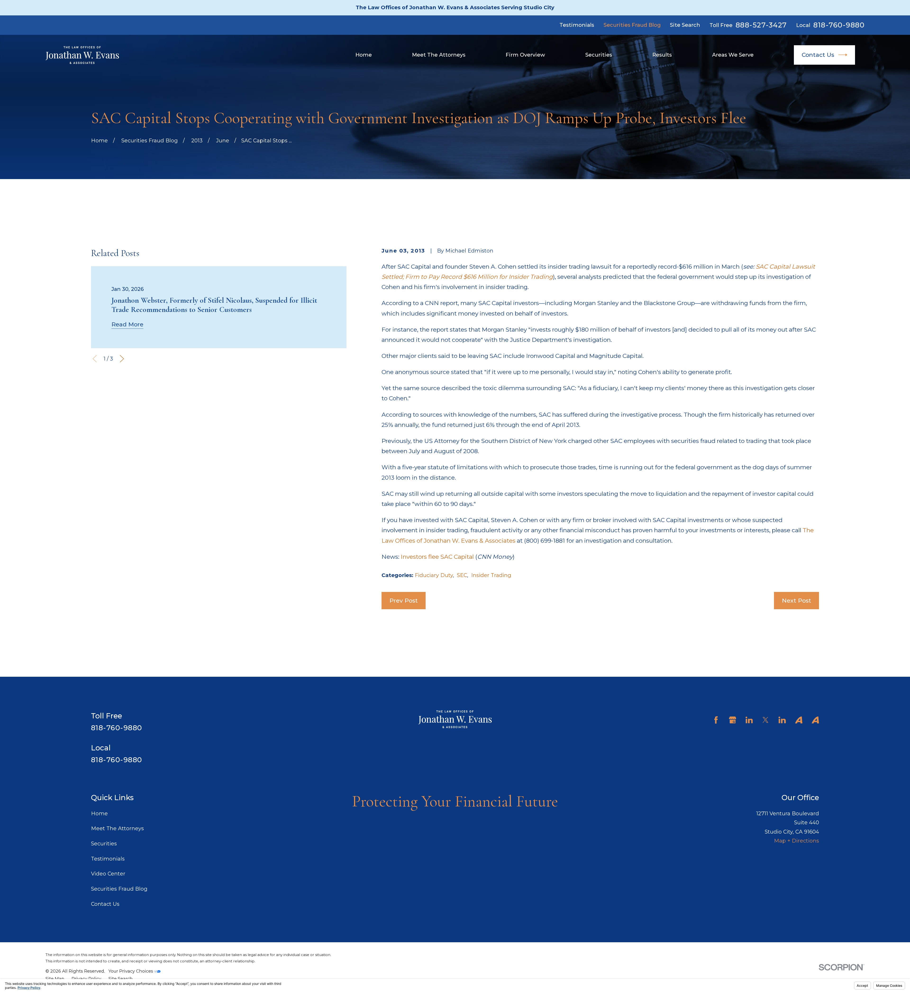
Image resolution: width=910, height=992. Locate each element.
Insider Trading (491, 575)
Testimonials (577, 25)
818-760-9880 (838, 25)
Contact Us (818, 54)
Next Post (796, 600)
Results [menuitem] (662, 55)
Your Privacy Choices (131, 971)
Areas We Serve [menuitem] (733, 55)
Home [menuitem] (363, 55)
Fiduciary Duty (434, 575)
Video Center (108, 873)
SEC (462, 575)
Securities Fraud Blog (632, 25)
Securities (104, 843)
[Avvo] (798, 720)
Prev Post (403, 600)
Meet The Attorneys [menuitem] (438, 55)
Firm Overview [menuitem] (525, 55)
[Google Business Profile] (732, 720)
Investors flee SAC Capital (437, 556)
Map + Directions (796, 841)
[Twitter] (765, 720)
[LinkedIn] (749, 720)
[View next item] (122, 358)
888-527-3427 (761, 25)
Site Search (685, 25)
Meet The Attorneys (117, 828)
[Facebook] (716, 720)
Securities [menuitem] (598, 55)
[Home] (82, 55)
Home (99, 813)
